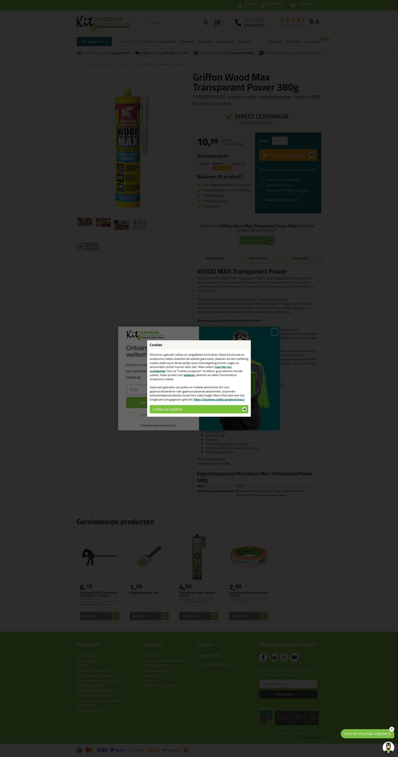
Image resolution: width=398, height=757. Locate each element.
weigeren (189, 375)
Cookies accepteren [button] (167, 409)
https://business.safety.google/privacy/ (219, 399)
